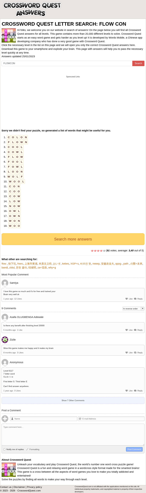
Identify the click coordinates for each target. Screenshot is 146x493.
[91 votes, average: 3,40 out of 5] (92, 251)
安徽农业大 (107, 263)
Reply (140, 299)
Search (138, 63)
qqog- (118, 263)
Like (131, 299)
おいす (57, 263)
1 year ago (8, 299)
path (126, 263)
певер (96, 263)
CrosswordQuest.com (29, 490)
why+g (52, 267)
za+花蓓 (42, 267)
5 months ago (9, 330)
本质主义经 (45, 263)
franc (20, 263)
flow (4, 263)
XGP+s (74, 263)
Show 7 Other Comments (73, 400)
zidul (12, 267)
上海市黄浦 (31, 263)
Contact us (6, 487)
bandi (5, 267)
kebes (65, 263)
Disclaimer (19, 487)
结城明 (32, 267)
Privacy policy (34, 487)
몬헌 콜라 (21, 267)
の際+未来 (136, 263)
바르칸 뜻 (85, 263)
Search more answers (73, 239)
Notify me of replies (15, 449)
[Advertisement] (73, 99)
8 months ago (9, 352)
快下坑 (12, 263)
